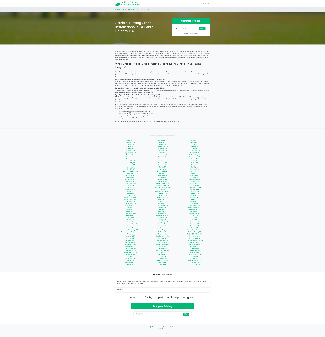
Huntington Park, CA (194, 187)
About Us (206, 3)
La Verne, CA (195, 195)
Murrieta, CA (130, 216)
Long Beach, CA (130, 205)
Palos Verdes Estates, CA (130, 224)
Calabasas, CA (162, 155)
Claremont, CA (162, 163)
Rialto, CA (130, 234)
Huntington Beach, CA (162, 187)
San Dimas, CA (162, 238)
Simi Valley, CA (194, 248)
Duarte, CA (130, 173)
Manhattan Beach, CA (195, 207)
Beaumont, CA (162, 149)
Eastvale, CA (162, 173)
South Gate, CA (195, 250)
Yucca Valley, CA (194, 264)
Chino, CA (195, 161)
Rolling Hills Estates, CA (194, 234)
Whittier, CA (162, 262)
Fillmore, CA (162, 177)
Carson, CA (194, 159)
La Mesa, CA (130, 193)
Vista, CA (195, 258)
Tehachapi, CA (194, 252)
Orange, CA (162, 220)
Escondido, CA (130, 177)
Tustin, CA (162, 256)
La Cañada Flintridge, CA (162, 191)
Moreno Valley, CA (194, 214)
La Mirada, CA (162, 193)
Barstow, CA (130, 149)
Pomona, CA (130, 228)
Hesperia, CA (195, 185)
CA (137, 9)
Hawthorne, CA (194, 183)
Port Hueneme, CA (162, 228)
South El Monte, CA (162, 250)
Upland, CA (194, 256)
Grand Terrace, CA (130, 183)
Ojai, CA (194, 218)
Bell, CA (194, 149)
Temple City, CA (162, 254)
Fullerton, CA (162, 179)
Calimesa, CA (130, 157)
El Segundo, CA (162, 175)
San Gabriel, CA (130, 240)
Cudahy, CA (194, 167)
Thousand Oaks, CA (194, 254)
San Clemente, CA (194, 236)
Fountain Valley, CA (130, 179)
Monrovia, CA (130, 211)
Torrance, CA (130, 256)
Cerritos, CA (162, 161)
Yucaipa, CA (162, 264)
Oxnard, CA (194, 220)
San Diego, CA (130, 238)
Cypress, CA (162, 169)
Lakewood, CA (130, 201)
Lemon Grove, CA (130, 203)
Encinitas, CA (194, 175)
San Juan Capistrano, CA (195, 240)
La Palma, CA (195, 193)
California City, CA (195, 155)
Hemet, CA (130, 185)
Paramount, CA (162, 224)
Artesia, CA (162, 144)
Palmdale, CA (194, 222)
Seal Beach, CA (194, 246)
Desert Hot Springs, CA (130, 171)
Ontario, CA (130, 220)
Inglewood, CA (194, 189)
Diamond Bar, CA (162, 171)
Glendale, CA (162, 181)
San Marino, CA (162, 242)
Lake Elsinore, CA (162, 199)
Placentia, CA (194, 226)
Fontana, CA (195, 177)
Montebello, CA (194, 211)
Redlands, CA (162, 232)
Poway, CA (194, 228)
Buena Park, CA (195, 153)
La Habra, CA (195, 191)
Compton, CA (162, 165)
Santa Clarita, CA (130, 244)
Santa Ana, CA (194, 242)
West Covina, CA (162, 260)
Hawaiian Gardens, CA (162, 183)
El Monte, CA (130, 175)
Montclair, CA (162, 211)
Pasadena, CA (194, 224)
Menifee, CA (162, 209)
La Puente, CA (130, 195)
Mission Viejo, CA (194, 209)
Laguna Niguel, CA (195, 197)
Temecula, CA (130, 254)
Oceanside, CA (162, 218)
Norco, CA (195, 216)
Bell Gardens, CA (130, 151)
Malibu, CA (162, 207)
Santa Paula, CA (130, 246)
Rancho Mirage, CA (162, 230)
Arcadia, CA (130, 144)
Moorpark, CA (162, 214)
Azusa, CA (130, 147)
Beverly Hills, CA (194, 151)
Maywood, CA (130, 209)
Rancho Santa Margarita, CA (130, 232)
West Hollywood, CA (194, 260)
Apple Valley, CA (195, 142)
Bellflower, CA (162, 151)
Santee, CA (162, 246)
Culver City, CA (130, 169)
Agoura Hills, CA (162, 140)
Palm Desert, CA (130, 222)
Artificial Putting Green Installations (125, 9)
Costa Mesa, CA (130, 167)
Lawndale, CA (194, 201)
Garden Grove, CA (194, 179)
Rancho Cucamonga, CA (130, 230)
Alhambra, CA (194, 140)
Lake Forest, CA (195, 199)
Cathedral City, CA (130, 161)
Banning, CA (195, 147)
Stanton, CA (162, 252)
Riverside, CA (162, 234)
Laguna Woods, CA (130, 199)
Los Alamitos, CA (162, 205)
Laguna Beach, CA (130, 197)
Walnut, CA (130, 260)
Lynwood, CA (130, 207)
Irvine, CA (130, 191)
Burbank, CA (130, 155)
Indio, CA (162, 189)
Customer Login (162, 334)
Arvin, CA (195, 144)
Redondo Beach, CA (194, 232)
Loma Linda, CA (162, 203)
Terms (163, 328)
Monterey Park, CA (130, 214)
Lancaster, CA (162, 201)
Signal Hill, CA (162, 248)
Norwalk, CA (130, 218)
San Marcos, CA (130, 242)
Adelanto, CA (130, 140)
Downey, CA (194, 171)
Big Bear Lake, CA (130, 153)
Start (202, 28)
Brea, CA (162, 153)
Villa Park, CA (162, 258)
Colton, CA (194, 163)
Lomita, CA (194, 203)
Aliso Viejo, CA (130, 142)
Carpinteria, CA (162, 159)
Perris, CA (130, 226)
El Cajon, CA (194, 173)
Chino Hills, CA (130, 163)
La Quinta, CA (162, 195)
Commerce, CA (130, 165)
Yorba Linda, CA (130, 264)
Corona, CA (194, 165)
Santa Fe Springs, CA (162, 244)
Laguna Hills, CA (162, 197)
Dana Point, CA (194, 169)
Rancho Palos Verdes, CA (195, 230)
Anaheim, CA (162, 142)
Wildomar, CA (195, 262)
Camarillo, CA (162, 157)
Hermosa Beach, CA (162, 185)
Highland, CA (130, 187)
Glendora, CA (195, 181)
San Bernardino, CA (162, 236)
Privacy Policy (169, 328)
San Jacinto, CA (162, 240)
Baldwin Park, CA (162, 147)
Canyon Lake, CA (194, 157)
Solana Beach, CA (130, 250)
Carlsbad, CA (130, 159)
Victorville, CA (130, 258)
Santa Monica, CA (194, 244)
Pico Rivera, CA (162, 226)
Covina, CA (162, 167)
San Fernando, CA (194, 238)
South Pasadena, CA (130, 252)
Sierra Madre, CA (130, 248)
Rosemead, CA (130, 236)
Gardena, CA (130, 181)
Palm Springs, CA (162, 222)
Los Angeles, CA (194, 205)
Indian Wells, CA (130, 189)
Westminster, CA (130, 262)
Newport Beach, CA (162, 216)
